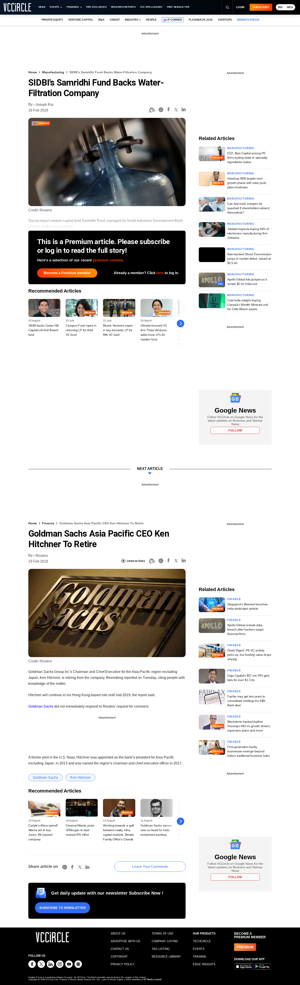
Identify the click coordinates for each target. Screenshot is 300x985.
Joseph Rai (44, 104)
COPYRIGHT (119, 956)
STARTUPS (225, 19)
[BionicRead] (151, 109)
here (160, 273)
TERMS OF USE (162, 933)
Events (54, 7)
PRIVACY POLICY (123, 964)
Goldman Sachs (40, 706)
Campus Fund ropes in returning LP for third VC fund (81, 330)
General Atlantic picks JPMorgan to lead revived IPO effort (80, 830)
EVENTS (198, 949)
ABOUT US (118, 933)
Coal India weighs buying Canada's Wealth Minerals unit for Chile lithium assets (247, 304)
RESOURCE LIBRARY (166, 956)
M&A (101, 19)
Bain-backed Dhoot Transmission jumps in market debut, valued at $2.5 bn (249, 258)
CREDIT (115, 19)
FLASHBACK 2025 (200, 19)
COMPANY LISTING (165, 941)
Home (32, 72)
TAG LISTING (161, 949)
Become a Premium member (67, 273)
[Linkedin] (184, 110)
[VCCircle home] (17, 7)
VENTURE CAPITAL (80, 19)
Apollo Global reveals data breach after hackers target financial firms (245, 629)
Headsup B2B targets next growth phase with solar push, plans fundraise (247, 183)
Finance (48, 523)
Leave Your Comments (150, 866)
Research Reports (123, 7)
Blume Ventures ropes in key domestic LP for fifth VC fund (117, 330)
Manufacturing (53, 72)
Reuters (42, 555)
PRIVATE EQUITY (52, 19)
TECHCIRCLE (202, 941)
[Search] (227, 7)
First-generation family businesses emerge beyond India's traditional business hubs (248, 751)
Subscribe (261, 7)
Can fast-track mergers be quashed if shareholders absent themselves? (248, 208)
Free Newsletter (178, 7)
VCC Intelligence (151, 7)
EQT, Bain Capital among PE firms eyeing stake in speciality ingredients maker (247, 157)
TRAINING (199, 956)
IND (280, 7)
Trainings (72, 7)
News (42, 7)
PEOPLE (151, 19)
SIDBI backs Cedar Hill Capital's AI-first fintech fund (43, 330)
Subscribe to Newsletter (62, 908)
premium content (108, 260)
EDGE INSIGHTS (204, 964)
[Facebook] (168, 110)
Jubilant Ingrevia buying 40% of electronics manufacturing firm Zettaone (248, 233)
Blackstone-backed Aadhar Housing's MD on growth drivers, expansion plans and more (249, 726)
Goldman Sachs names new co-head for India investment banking (156, 830)
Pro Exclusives (96, 7)
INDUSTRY (132, 19)
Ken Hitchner (80, 777)
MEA (290, 7)
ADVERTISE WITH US (125, 941)
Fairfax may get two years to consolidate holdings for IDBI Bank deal (246, 701)
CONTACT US (120, 949)
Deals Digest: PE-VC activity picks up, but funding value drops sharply (249, 655)
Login (240, 7)
